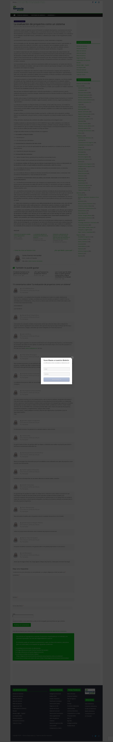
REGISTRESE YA (56, 379)
